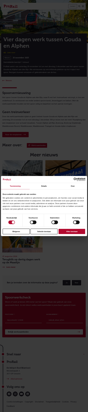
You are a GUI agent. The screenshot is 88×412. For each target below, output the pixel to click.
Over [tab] (73, 186)
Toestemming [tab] (15, 186)
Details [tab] (44, 186)
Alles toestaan (72, 231)
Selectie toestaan (44, 231)
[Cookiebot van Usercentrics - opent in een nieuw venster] (75, 179)
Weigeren (16, 231)
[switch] (33, 222)
